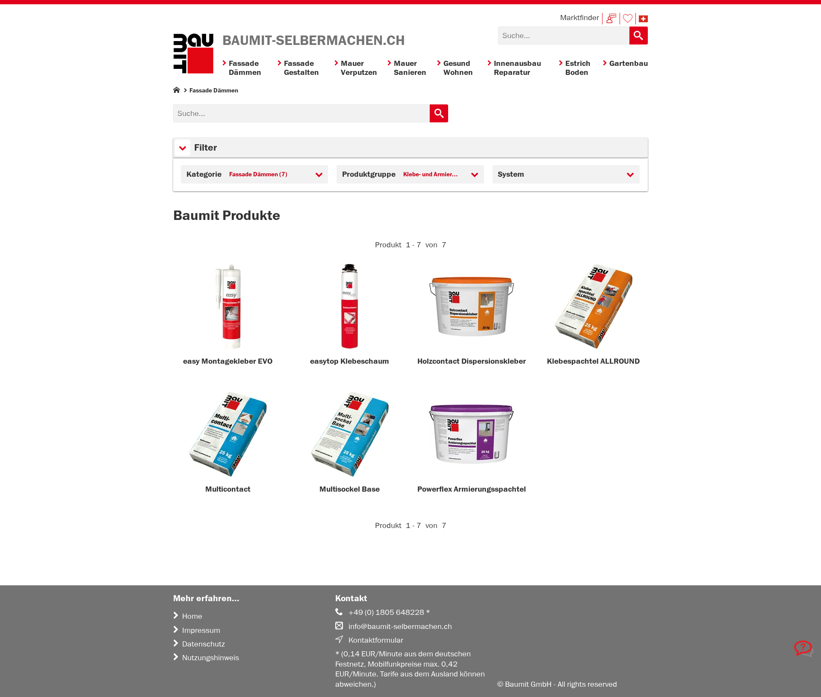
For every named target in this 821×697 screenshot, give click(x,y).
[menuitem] (250, 68)
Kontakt (611, 18)
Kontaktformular (375, 640)
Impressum (201, 630)
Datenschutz (203, 644)
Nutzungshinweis (210, 657)
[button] (643, 18)
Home (192, 616)
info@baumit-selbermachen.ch (400, 626)
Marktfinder (579, 17)
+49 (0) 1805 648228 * (389, 612)
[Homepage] (176, 92)
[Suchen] (638, 35)
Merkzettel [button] (627, 18)
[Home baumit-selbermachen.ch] (193, 54)
